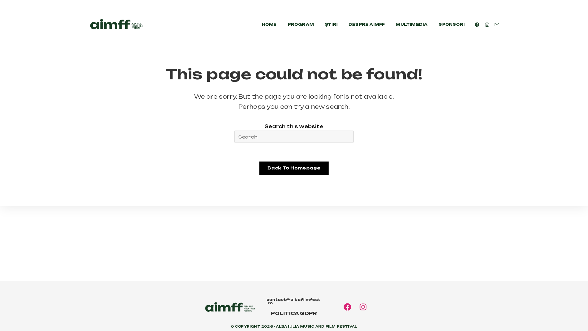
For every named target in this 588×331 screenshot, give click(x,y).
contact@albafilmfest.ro (293, 301)
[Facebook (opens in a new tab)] (477, 24)
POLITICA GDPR (294, 313)
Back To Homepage (293, 168)
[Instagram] (363, 307)
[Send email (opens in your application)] (497, 24)
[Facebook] (347, 307)
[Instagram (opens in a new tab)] (487, 24)
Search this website (294, 126)
